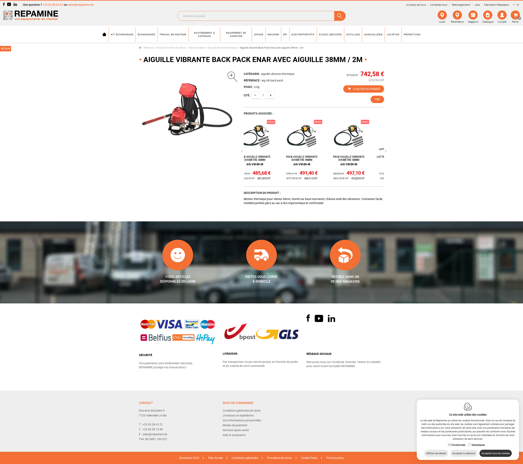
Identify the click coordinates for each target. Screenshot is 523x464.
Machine (148, 47)
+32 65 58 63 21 (53, 5)
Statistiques (478, 444)
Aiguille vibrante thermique (222, 47)
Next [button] (385, 151)
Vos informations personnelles (242, 420)
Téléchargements (460, 4)
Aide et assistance (234, 435)
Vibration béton (196, 47)
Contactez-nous (438, 4)
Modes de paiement (235, 425)
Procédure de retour (279, 458)
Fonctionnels (458, 444)
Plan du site (215, 458)
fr (514, 4)
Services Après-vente (236, 430)
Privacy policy (335, 458)
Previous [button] (242, 151)
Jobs (477, 4)
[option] (188, 104)
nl (518, 4)
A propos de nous (416, 4)
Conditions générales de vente (241, 410)
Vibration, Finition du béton (171, 47)
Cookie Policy (309, 458)
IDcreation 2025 (189, 458)
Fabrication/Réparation (496, 4)
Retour (5, 48)
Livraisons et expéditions (238, 415)
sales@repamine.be (81, 5)
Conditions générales (245, 458)
